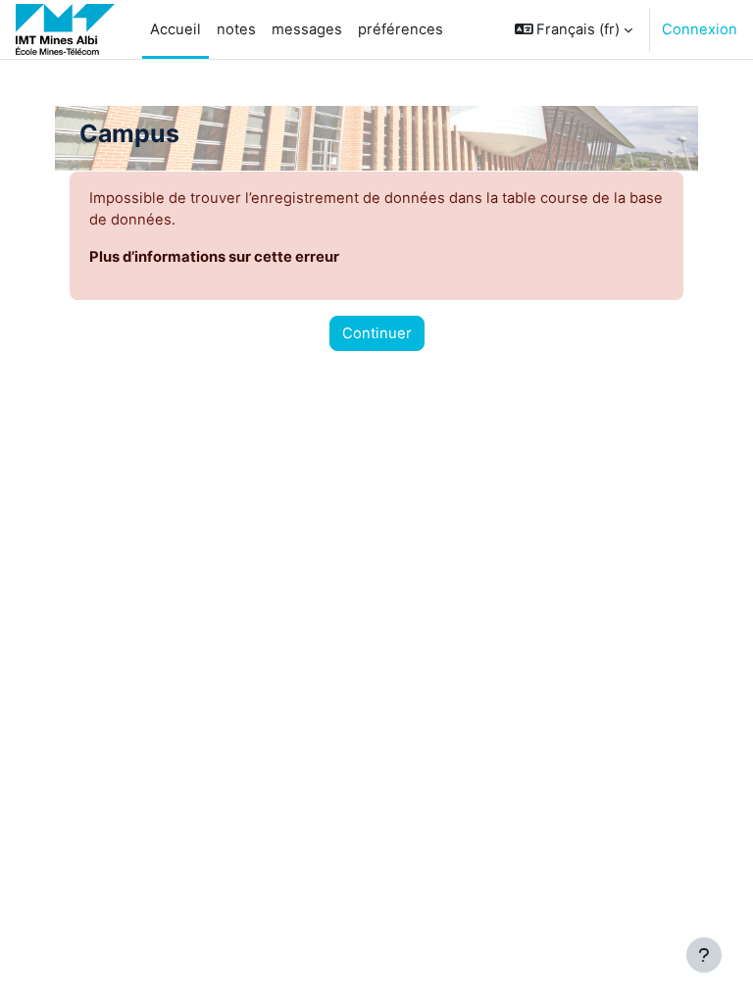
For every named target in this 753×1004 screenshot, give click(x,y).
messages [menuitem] (307, 29)
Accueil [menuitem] (175, 29)
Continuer (377, 333)
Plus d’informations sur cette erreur (214, 257)
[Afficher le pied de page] (704, 955)
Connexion (699, 29)
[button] (574, 29)
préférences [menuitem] (400, 29)
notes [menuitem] (236, 29)
